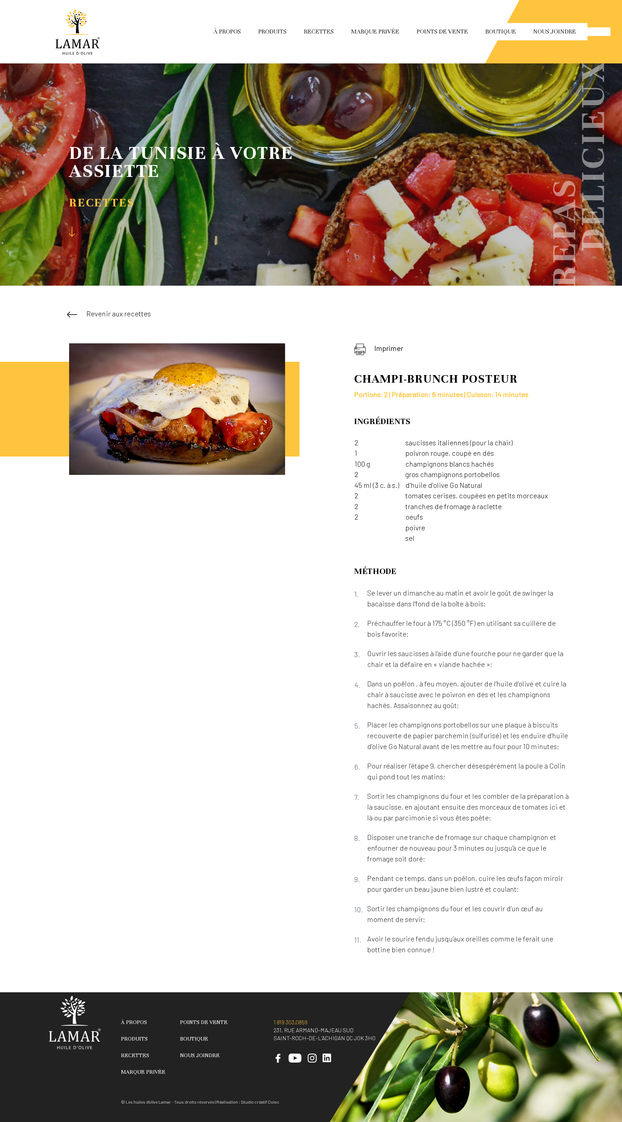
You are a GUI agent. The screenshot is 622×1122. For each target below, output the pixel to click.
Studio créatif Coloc (260, 1101)
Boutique (500, 31)
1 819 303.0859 (290, 1022)
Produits (272, 31)
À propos (227, 31)
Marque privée (375, 31)
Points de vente (442, 31)
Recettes (319, 31)
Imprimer (388, 348)
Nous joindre (554, 31)
